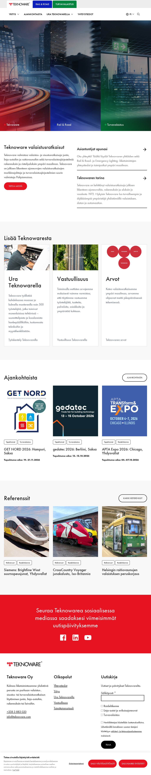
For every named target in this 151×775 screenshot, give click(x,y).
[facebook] (63, 637)
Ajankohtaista (33, 14)
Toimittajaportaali (64, 708)
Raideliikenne (123, 442)
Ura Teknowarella (58, 14)
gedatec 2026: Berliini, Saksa (75, 449)
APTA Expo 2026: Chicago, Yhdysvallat (122, 451)
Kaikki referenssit (132, 498)
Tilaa (108, 744)
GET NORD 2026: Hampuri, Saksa (25, 451)
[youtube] (88, 637)
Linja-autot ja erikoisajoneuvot (120, 710)
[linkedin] (75, 637)
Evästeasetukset (76, 764)
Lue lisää (16, 770)
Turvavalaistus (25, 442)
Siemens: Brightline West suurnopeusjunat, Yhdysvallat (25, 572)
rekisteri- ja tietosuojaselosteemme (126, 731)
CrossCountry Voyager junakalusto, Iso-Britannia (71, 572)
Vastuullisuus (61, 702)
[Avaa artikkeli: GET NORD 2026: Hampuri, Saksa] (26, 410)
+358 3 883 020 (16, 711)
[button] (138, 14)
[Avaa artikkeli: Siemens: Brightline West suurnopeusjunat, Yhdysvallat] (26, 531)
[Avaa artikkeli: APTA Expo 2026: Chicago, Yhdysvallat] (124, 410)
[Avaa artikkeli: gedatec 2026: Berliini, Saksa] (75, 410)
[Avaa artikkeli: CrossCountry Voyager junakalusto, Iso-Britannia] (75, 531)
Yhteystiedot (85, 14)
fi (130, 14)
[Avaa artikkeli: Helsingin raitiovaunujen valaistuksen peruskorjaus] (124, 531)
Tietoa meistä (15, 186)
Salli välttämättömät (103, 763)
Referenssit (10, 563)
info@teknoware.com (19, 716)
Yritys (12, 14)
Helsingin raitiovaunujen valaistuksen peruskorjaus (120, 572)
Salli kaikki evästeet (133, 763)
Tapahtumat (10, 442)
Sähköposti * (108, 693)
